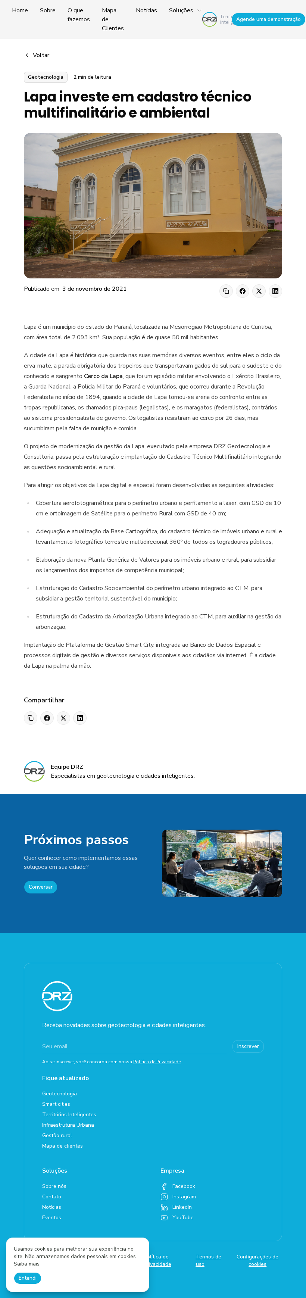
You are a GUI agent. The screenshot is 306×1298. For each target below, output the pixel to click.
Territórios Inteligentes (69, 1114)
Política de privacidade (157, 1260)
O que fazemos (79, 15)
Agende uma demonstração (268, 19)
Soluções (181, 10)
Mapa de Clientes (113, 19)
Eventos (51, 1217)
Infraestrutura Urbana (68, 1125)
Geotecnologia (59, 1093)
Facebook (183, 1186)
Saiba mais (27, 1263)
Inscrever (248, 1046)
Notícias (146, 10)
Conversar (41, 886)
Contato (51, 1196)
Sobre (48, 10)
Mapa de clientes (62, 1145)
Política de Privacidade (157, 1062)
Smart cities (56, 1104)
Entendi (28, 1278)
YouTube (183, 1217)
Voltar (41, 55)
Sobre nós (54, 1186)
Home (20, 10)
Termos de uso (208, 1260)
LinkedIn (182, 1207)
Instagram (184, 1196)
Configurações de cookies (257, 1260)
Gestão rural (57, 1135)
